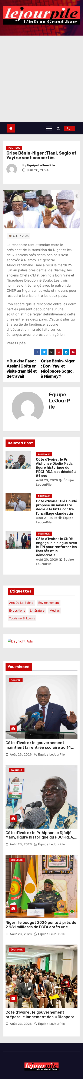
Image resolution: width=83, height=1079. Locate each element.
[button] (59, 128)
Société (15, 680)
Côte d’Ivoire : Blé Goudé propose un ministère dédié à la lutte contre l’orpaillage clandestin (56, 507)
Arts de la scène (21, 602)
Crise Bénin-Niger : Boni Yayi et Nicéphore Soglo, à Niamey (57, 368)
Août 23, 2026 (47, 480)
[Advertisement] (41, 79)
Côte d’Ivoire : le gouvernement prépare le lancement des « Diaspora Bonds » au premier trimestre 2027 (40, 1017)
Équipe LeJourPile (41, 165)
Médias (55, 610)
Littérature (37, 610)
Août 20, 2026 (47, 559)
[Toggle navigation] (49, 128)
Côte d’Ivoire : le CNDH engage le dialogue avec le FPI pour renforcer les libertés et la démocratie (56, 547)
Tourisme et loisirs (22, 618)
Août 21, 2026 (46, 517)
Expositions (17, 610)
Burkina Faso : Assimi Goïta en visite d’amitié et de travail (22, 368)
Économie (17, 860)
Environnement (48, 602)
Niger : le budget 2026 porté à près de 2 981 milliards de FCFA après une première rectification (41, 927)
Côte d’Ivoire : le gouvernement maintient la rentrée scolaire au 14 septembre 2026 (38, 747)
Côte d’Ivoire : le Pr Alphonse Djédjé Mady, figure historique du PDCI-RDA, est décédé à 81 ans (56, 467)
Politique (14, 147)
